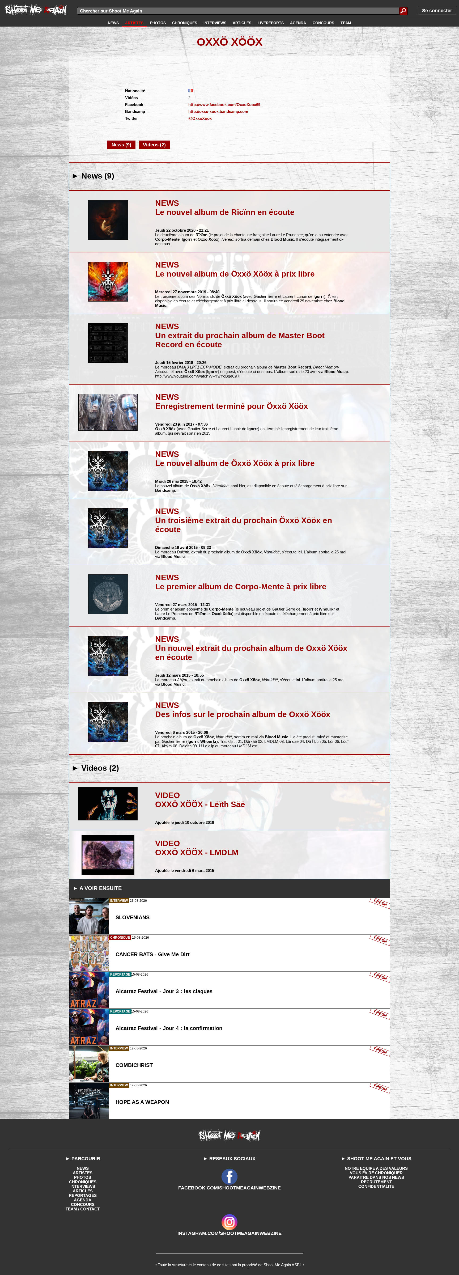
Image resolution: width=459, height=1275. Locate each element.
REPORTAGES (83, 1195)
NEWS (83, 1168)
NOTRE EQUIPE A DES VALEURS (376, 1168)
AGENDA (82, 1200)
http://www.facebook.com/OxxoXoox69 (224, 104)
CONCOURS (83, 1204)
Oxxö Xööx (229, 42)
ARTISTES (82, 1173)
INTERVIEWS (82, 1186)
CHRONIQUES (82, 1182)
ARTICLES (83, 1191)
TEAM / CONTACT (83, 1209)
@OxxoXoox (200, 118)
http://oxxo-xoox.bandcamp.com (218, 111)
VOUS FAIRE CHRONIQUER (376, 1173)
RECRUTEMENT (376, 1182)
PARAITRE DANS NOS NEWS (376, 1177)
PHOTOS (82, 1177)
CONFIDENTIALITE (376, 1186)
